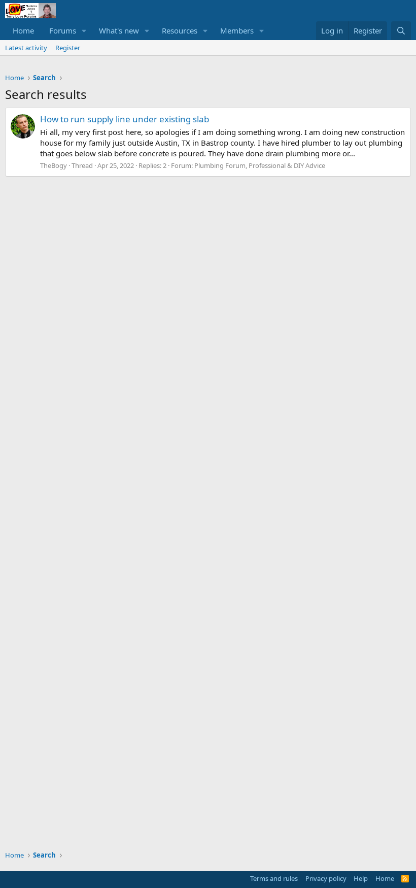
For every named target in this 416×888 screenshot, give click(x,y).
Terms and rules (274, 878)
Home (23, 30)
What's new (119, 30)
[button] (84, 30)
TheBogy (53, 165)
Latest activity (26, 47)
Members (237, 30)
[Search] (401, 30)
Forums (62, 30)
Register (67, 47)
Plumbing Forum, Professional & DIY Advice (259, 165)
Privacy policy (325, 878)
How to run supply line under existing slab (124, 119)
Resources (179, 30)
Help (361, 878)
